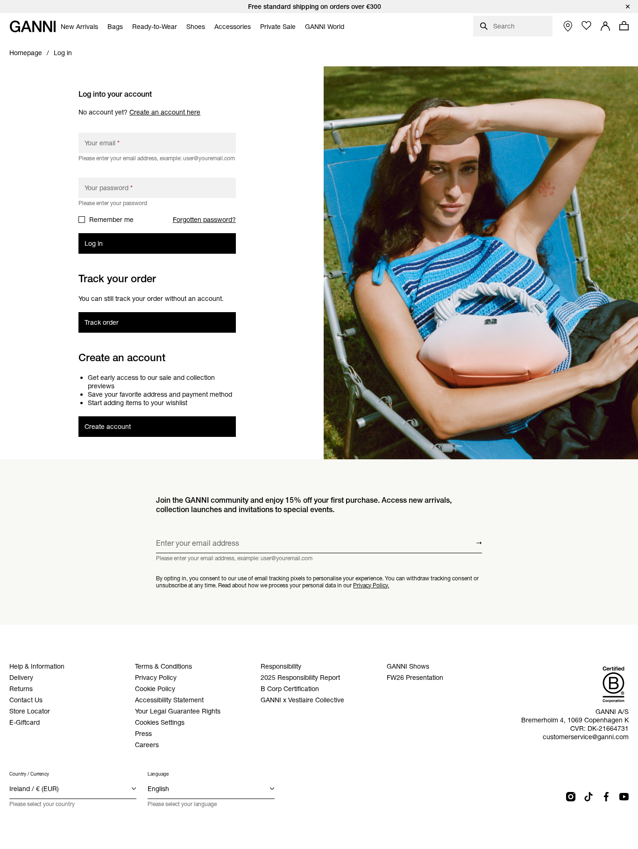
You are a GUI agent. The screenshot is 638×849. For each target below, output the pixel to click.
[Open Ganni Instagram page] (570, 796)
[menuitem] (79, 26)
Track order (102, 322)
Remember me (111, 219)
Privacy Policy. (371, 585)
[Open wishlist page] (586, 25)
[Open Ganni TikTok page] (588, 796)
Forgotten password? (204, 219)
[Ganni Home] (32, 26)
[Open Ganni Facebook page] (606, 796)
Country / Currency (29, 774)
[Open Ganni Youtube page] (624, 796)
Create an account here (164, 112)
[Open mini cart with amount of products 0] (624, 25)
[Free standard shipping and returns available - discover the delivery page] (319, 6)
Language (158, 774)
